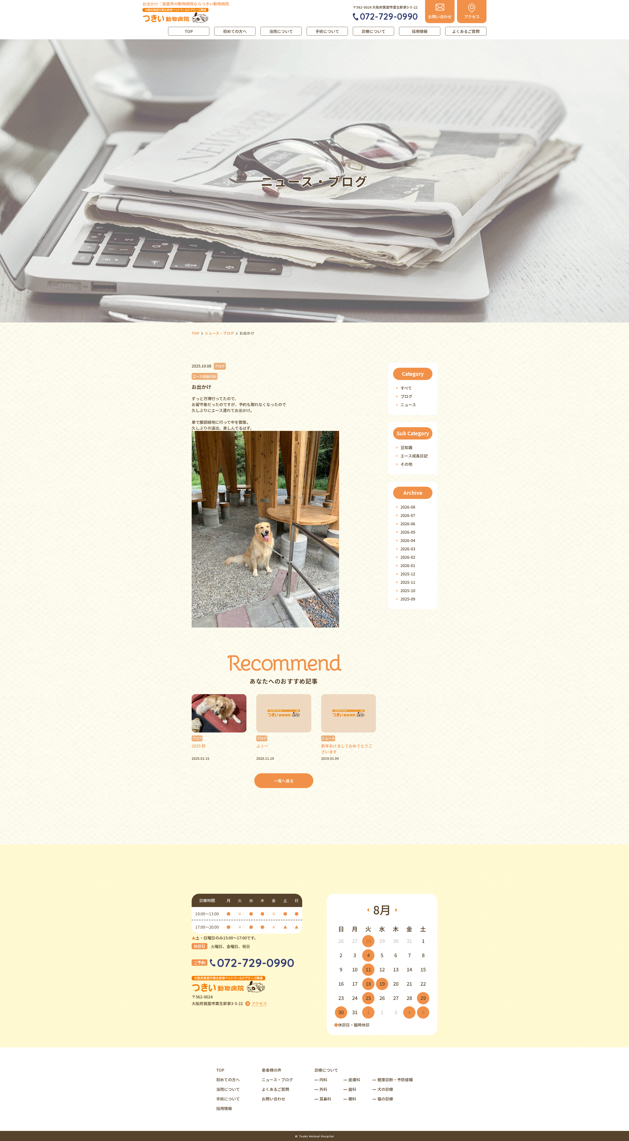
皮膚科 (354, 1079)
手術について (327, 31)
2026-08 (407, 507)
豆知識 (406, 447)
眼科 (352, 1099)
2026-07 (407, 515)
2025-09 (407, 599)
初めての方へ (235, 31)
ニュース (408, 405)
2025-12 (407, 574)
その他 (406, 464)
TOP (189, 31)
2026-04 (407, 540)
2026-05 (407, 532)
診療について (373, 31)
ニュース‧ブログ (277, 1079)
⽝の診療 (385, 1089)
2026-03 (407, 549)
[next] (396, 909)
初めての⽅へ (228, 1079)
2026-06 (407, 524)
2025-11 (407, 582)
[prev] (368, 909)
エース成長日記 (414, 456)
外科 (323, 1089)
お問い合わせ (273, 1099)
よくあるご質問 (466, 31)
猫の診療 (385, 1099)
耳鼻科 (325, 1099)
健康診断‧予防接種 (395, 1079)
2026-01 (407, 565)
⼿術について (228, 1099)
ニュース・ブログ (219, 333)
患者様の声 (271, 1070)
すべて (406, 388)
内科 (323, 1079)
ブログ (406, 396)
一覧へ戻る (284, 781)
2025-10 (407, 590)
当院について (281, 31)
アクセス (259, 1003)
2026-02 (407, 557)
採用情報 (420, 31)
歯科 (352, 1089)
